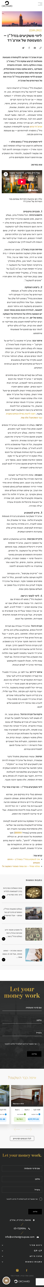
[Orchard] (7, 4)
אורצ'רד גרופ (36, 126)
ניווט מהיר (36, 1245)
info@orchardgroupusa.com (20, 1236)
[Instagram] (17, 1270)
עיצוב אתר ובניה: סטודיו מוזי (22, 1275)
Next (17, 1129)
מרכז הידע (36, 1256)
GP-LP (38, 1250)
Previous (29, 1129)
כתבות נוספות (33, 1261)
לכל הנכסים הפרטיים (22, 1138)
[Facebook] (26, 1270)
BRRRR (18, 832)
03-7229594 (20, 1228)
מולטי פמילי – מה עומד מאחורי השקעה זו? (21, 866)
